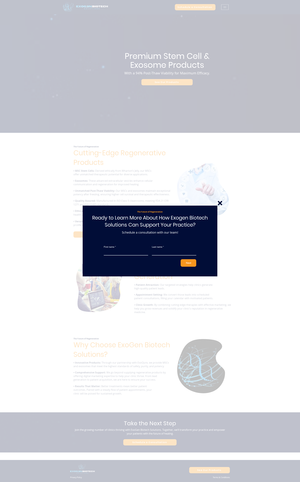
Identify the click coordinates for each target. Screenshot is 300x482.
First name (110, 247)
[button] (220, 203)
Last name (158, 247)
